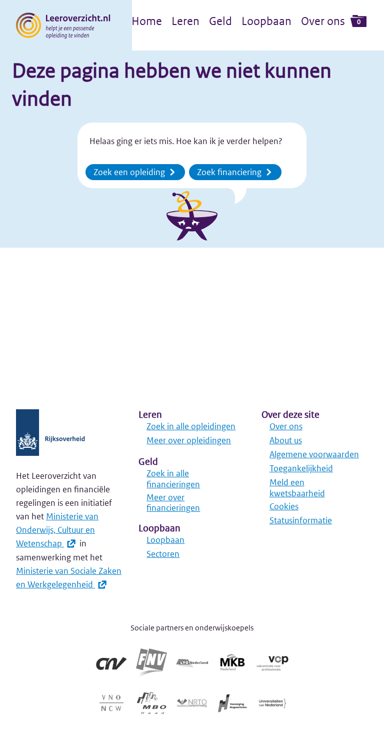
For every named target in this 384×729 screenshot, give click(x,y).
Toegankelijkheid (301, 468)
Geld (220, 21)
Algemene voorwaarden (314, 454)
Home (147, 21)
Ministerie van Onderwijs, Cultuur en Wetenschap (57, 530)
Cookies (284, 506)
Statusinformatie (301, 520)
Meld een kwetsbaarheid (297, 488)
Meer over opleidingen (188, 440)
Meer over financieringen (173, 503)
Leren (186, 21)
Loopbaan (267, 21)
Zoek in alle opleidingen (191, 426)
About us (286, 440)
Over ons (323, 21)
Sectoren (163, 553)
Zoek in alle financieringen (173, 479)
